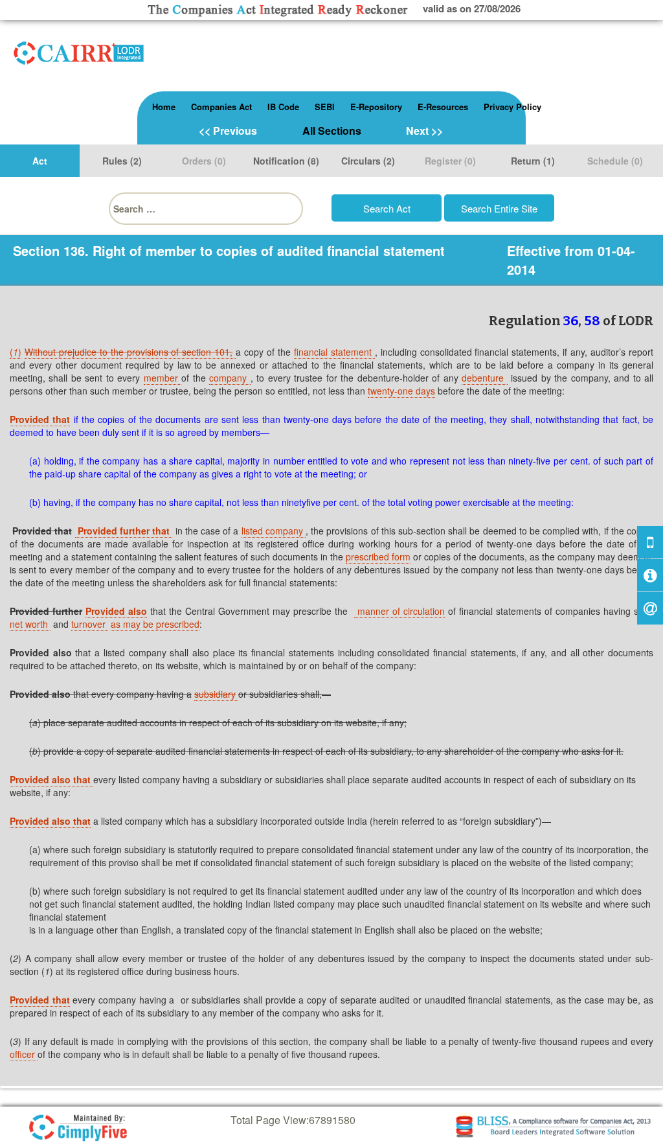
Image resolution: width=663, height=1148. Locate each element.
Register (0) (450, 160)
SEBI (325, 106)
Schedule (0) (615, 160)
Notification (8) (286, 160)
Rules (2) (122, 160)
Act (39, 160)
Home (163, 106)
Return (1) (533, 160)
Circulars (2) (368, 160)
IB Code (283, 106)
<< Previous (228, 130)
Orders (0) (204, 160)
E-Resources (443, 106)
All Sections (331, 130)
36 (570, 320)
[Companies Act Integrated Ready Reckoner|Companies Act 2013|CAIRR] (79, 50)
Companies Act (221, 106)
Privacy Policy (512, 106)
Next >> (424, 130)
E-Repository (376, 106)
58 (592, 320)
